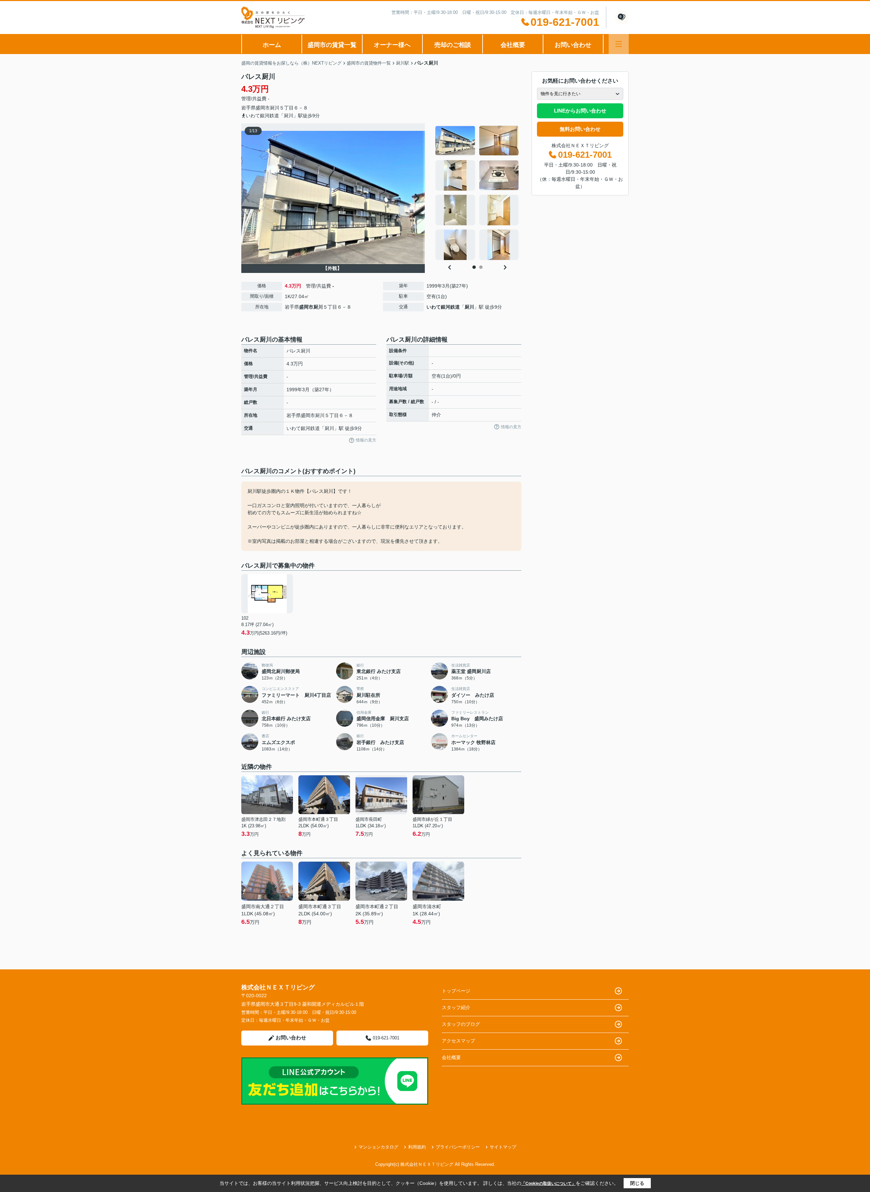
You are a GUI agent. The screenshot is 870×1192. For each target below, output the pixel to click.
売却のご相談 (452, 44)
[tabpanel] (477, 192)
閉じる (637, 1183)
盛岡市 (263, 107)
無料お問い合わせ (580, 129)
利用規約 (417, 1147)
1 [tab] (474, 267)
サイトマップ (503, 1147)
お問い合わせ (573, 44)
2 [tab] (481, 267)
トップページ (456, 991)
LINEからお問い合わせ (580, 111)
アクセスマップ (458, 1040)
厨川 (274, 107)
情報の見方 (366, 440)
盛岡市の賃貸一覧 (332, 44)
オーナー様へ (392, 44)
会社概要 (513, 44)
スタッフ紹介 (456, 1007)
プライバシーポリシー (458, 1147)
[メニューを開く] (618, 44)
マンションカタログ (378, 1147)
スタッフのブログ (461, 1024)
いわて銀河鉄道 (443, 307)
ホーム (272, 44)
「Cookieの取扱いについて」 (548, 1183)
